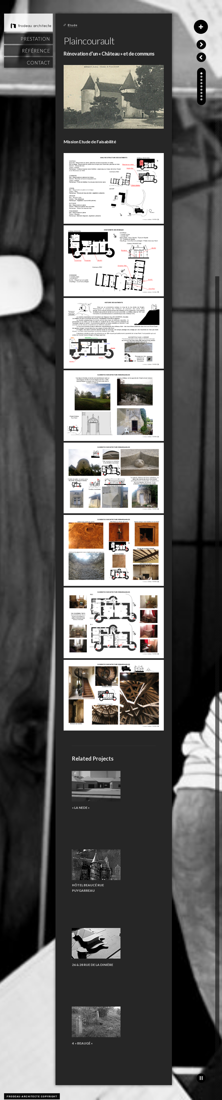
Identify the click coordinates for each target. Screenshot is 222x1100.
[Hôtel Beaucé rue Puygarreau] (96, 864)
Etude (72, 25)
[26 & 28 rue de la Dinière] (96, 943)
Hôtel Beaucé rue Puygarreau (88, 888)
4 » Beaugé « (82, 1043)
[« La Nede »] (96, 786)
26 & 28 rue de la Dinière (92, 965)
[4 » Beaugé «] (96, 1022)
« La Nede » (81, 808)
